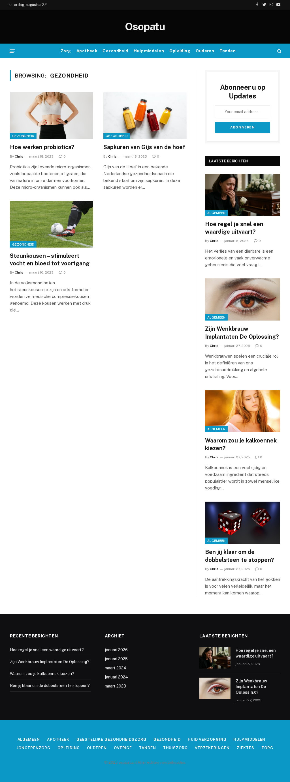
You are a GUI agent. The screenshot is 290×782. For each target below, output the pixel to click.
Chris (19, 156)
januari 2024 (116, 677)
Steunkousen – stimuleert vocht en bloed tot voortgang (49, 259)
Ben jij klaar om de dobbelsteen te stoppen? (239, 556)
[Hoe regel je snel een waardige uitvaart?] (242, 195)
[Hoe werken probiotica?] (51, 115)
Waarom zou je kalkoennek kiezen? (241, 444)
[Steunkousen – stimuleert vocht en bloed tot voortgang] (51, 224)
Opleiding (179, 51)
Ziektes (245, 748)
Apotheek (86, 51)
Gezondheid (115, 51)
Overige (123, 748)
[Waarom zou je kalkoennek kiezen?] (242, 411)
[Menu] (12, 50)
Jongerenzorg (33, 748)
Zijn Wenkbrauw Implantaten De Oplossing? (242, 332)
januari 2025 (116, 659)
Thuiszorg (175, 748)
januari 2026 (116, 650)
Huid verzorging (207, 739)
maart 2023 (115, 686)
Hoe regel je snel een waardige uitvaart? (234, 228)
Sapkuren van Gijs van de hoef (144, 147)
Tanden (227, 51)
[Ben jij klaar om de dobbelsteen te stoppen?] (242, 523)
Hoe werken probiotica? (42, 147)
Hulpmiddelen (149, 51)
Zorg (66, 51)
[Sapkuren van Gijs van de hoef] (145, 115)
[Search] (279, 51)
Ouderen (205, 51)
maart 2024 (115, 668)
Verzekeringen (212, 748)
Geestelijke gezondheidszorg (111, 739)
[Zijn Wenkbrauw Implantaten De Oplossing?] (242, 299)
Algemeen (216, 212)
